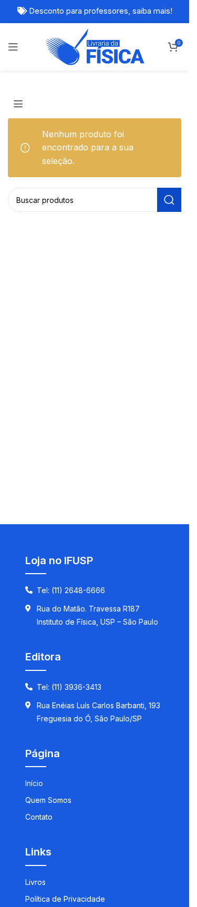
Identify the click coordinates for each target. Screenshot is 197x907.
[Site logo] (94, 45)
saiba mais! (152, 11)
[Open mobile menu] (13, 46)
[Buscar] (169, 200)
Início (34, 783)
